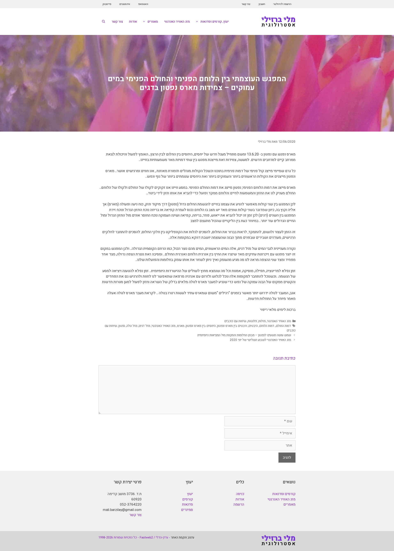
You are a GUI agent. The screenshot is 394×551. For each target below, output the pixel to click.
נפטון (121, 326)
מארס (180, 326)
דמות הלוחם (266, 326)
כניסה (240, 494)
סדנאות (187, 504)
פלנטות (252, 321)
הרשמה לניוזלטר (282, 4)
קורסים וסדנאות (284, 494)
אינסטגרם (124, 4)
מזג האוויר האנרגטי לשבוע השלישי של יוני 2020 (260, 340)
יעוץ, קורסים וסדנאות (214, 21)
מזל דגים (144, 326)
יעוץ (190, 494)
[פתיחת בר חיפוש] (103, 21)
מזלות (262, 321)
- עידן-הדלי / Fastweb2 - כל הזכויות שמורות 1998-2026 (134, 537)
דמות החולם (283, 326)
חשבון (262, 4)
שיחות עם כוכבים (235, 321)
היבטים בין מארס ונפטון (232, 326)
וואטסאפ (143, 4)
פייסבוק (107, 4)
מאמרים (153, 21)
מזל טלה (131, 326)
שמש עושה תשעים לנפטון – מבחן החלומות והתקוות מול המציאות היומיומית (244, 335)
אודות (133, 21)
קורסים (187, 499)
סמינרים (187, 509)
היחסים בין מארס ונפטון (201, 326)
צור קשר (246, 4)
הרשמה (238, 504)
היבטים (253, 326)
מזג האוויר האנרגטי (177, 21)
